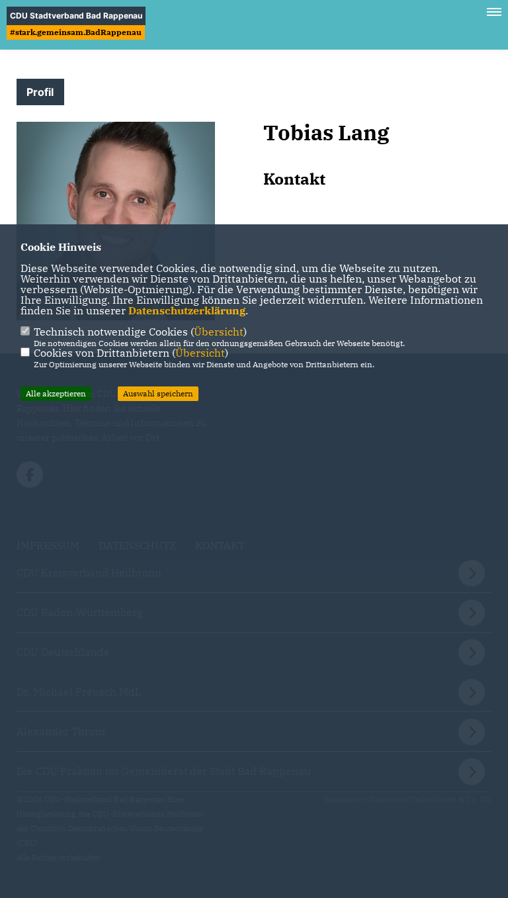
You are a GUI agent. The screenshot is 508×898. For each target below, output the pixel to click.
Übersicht (218, 331)
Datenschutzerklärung (186, 310)
